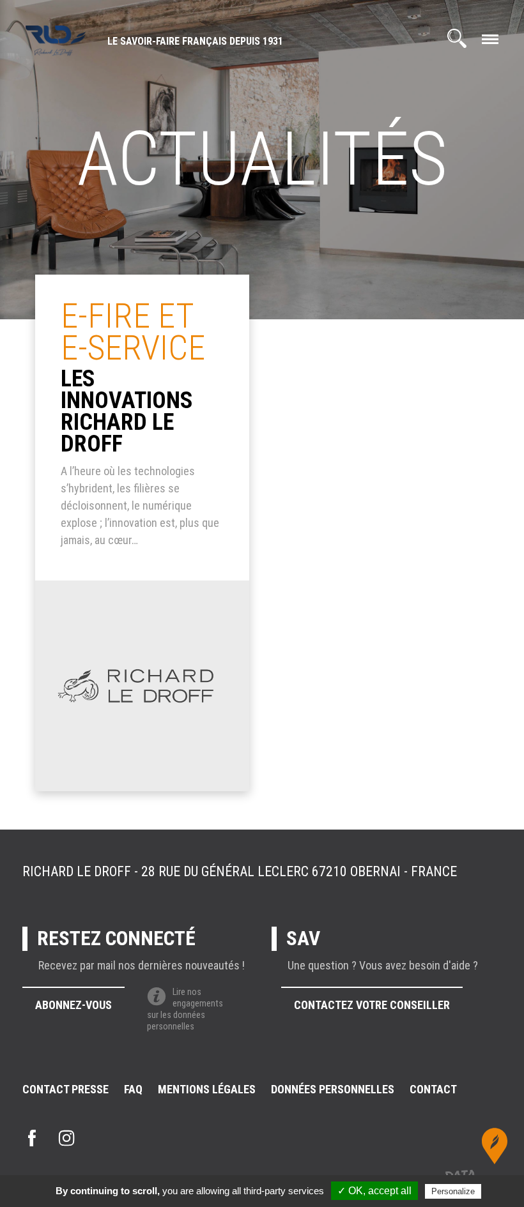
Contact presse (65, 1089)
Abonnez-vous (73, 1005)
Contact (433, 1089)
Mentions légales (207, 1089)
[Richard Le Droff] (56, 41)
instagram (66, 1138)
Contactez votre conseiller (372, 1005)
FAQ (133, 1089)
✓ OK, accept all (374, 1190)
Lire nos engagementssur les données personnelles (185, 1009)
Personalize (453, 1191)
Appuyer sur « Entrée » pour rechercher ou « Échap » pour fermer (449, 126)
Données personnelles (332, 1089)
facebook (32, 1138)
